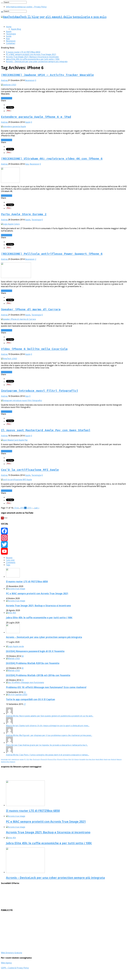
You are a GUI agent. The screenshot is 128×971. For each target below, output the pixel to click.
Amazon (119, 759)
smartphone (15, 759)
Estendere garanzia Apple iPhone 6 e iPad (36, 117)
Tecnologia (11, 34)
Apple (8, 31)
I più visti (10, 560)
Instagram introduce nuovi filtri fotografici (39, 390)
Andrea (4, 80)
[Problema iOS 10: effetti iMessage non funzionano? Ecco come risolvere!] (25, 682)
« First (16, 508)
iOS (73, 759)
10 (23, 508)
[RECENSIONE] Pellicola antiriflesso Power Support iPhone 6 (51, 254)
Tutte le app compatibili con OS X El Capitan (30, 699)
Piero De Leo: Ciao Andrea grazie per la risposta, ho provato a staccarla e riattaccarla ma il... (47, 745)
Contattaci (10, 43)
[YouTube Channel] (64, 551)
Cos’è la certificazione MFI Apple (30, 470)
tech (9, 759)
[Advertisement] (64, 931)
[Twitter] (64, 544)
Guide (8, 36)
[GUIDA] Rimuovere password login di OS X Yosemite (35, 651)
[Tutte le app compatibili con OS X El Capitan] (16, 694)
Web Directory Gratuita (11, 953)
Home (8, 27)
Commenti (10, 562)
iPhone (65, 759)
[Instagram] (64, 537)
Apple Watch (100, 759)
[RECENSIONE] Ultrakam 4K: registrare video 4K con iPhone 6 (51, 158)
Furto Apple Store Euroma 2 (23, 214)
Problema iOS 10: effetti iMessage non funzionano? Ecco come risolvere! (46, 687)
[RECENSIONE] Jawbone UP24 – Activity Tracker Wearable (47, 75)
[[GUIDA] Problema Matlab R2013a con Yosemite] (13, 658)
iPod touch (36, 759)
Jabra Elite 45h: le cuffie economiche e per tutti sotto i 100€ (33, 59)
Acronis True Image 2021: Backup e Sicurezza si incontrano (32, 57)
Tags (8, 565)
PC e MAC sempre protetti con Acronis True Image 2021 (31, 54)
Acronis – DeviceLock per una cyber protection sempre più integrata (36, 61)
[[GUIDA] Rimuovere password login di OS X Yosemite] (15, 646)
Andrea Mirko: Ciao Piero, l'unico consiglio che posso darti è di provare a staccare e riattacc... (47, 755)
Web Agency (6, 963)
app (109, 759)
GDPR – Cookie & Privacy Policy (15, 968)
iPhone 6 (60, 759)
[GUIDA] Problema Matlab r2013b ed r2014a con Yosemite (38, 675)
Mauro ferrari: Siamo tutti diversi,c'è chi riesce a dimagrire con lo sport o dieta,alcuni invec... (47, 725)
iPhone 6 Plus (51, 759)
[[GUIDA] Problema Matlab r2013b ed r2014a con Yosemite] (13, 670)
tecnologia (4, 759)
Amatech (12, 762)
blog (87, 759)
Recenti (9, 558)
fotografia (82, 759)
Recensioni (11, 41)
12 (27, 508)
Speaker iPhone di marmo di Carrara (30, 309)
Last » (36, 508)
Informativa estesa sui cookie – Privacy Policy (26, 7)
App (8, 38)
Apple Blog (16, 29)
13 (30, 508)
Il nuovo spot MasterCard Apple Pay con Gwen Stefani (45, 430)
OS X (27, 759)
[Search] (2, 2)
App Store (92, 759)
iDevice (76, 759)
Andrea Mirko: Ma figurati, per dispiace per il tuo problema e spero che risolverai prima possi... (49, 735)
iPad (69, 759)
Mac (31, 759)
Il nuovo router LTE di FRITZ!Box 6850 (23, 52)
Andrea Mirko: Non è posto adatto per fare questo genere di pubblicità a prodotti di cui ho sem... (49, 716)
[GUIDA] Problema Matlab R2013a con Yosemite (32, 663)
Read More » (6, 98)
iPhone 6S (43, 759)
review (22, 759)
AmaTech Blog (5, 762)
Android (113, 759)
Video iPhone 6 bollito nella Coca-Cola (34, 349)
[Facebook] (64, 531)
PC (25, 759)
